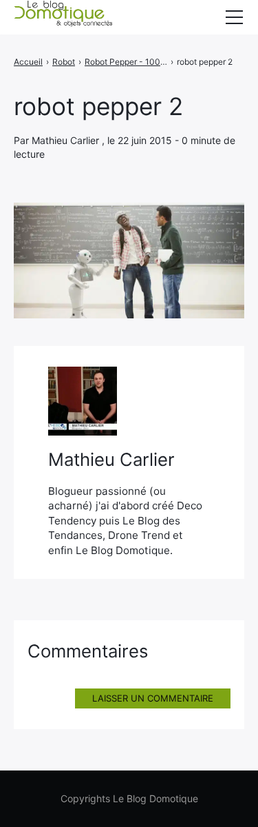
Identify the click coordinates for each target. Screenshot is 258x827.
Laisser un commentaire (152, 698)
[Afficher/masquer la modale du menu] (234, 17)
